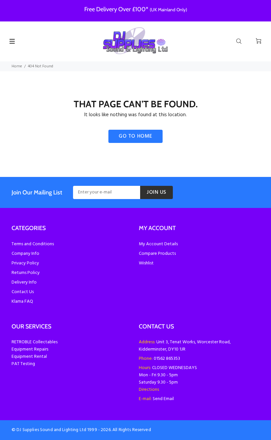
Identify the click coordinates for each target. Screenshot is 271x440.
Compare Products (157, 253)
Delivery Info (24, 282)
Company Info (25, 253)
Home (17, 66)
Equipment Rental (29, 356)
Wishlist (146, 263)
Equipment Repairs (30, 349)
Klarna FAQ (22, 301)
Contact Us (23, 292)
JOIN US (156, 192)
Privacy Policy (25, 263)
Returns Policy (26, 273)
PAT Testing (23, 364)
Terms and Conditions (33, 244)
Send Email (163, 399)
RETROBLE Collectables (35, 342)
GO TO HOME (135, 136)
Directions (149, 389)
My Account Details (158, 244)
